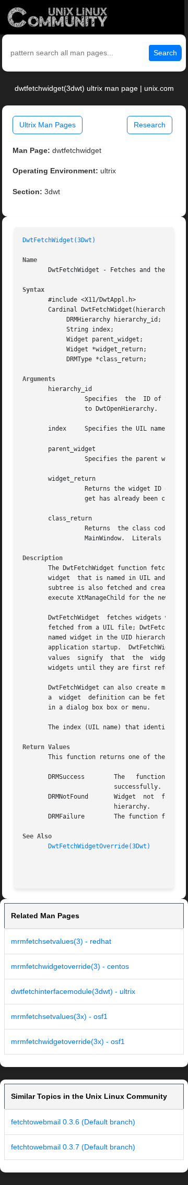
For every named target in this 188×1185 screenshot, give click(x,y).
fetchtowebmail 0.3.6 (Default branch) (73, 1122)
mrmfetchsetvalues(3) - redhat (61, 941)
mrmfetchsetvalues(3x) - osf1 (59, 1016)
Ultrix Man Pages (47, 125)
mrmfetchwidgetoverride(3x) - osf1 (68, 1041)
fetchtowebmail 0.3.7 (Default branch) (73, 1147)
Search (165, 53)
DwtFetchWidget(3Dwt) (59, 240)
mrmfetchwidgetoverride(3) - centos (70, 966)
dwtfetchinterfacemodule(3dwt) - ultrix (73, 991)
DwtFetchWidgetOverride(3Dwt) (99, 846)
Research (150, 125)
